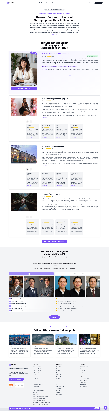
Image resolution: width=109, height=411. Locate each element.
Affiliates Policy (83, 384)
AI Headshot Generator (38, 384)
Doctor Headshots (36, 370)
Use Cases (58, 2)
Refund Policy (83, 380)
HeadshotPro (83, 370)
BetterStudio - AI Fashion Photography (41, 402)
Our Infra (58, 379)
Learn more (66, 2)
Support (58, 390)
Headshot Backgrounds (38, 390)
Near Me (47, 9)
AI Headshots (35, 386)
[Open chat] (105, 408)
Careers (58, 372)
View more (54, 34)
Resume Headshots (37, 377)
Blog (57, 384)
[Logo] (10, 3)
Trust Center (59, 370)
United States (54, 9)
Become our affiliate (17, 379)
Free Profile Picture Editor (38, 398)
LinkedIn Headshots (37, 379)
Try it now (44, 69)
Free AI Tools (35, 394)
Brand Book (59, 394)
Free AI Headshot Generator (39, 400)
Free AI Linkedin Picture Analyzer (40, 396)
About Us (58, 366)
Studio (47, 2)
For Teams (41, 2)
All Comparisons (84, 366)
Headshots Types (60, 386)
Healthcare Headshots (37, 372)
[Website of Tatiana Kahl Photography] (42, 148)
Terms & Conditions (84, 378)
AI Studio (34, 388)
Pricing (52, 2)
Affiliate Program (60, 375)
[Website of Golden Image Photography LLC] (42, 100)
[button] (59, 3)
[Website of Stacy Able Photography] (42, 196)
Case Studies (59, 388)
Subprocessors (83, 386)
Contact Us (59, 368)
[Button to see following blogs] (31, 121)
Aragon (82, 368)
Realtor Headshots (36, 366)
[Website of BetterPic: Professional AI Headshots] (42, 56)
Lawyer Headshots (36, 368)
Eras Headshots (36, 375)
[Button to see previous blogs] (27, 121)
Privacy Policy (83, 382)
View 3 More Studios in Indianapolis (54, 241)
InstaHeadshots (84, 372)
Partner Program (60, 377)
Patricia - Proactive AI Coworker (40, 404)
